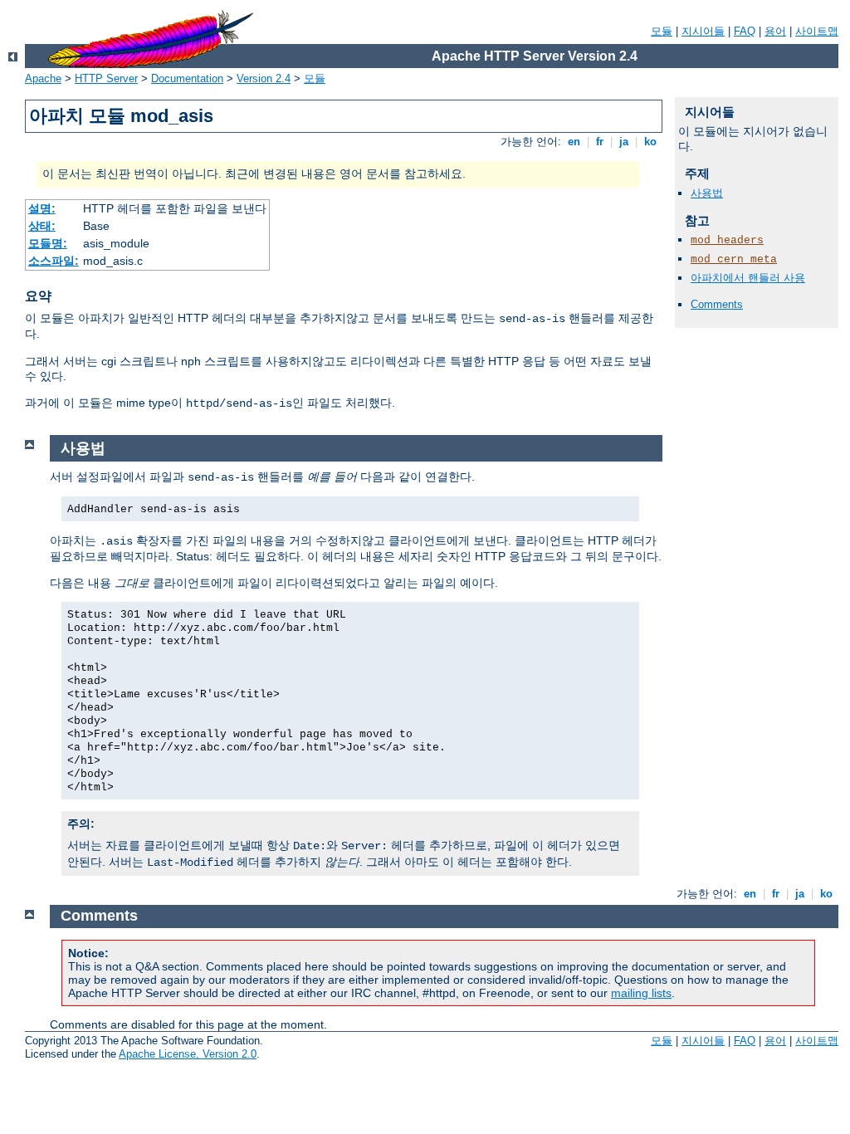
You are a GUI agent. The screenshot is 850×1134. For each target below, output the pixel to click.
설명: (42, 208)
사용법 (707, 193)
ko (650, 141)
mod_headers (727, 240)
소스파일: (53, 260)
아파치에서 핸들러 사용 (748, 277)
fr (600, 141)
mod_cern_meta (734, 259)
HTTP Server (106, 78)
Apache (43, 78)
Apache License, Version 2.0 (187, 1054)
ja (624, 141)
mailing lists (641, 993)
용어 (775, 31)
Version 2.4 (264, 78)
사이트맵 (816, 31)
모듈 (661, 31)
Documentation (187, 78)
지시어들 (703, 31)
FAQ (744, 31)
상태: (42, 225)
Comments (717, 304)
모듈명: (47, 243)
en (574, 141)
